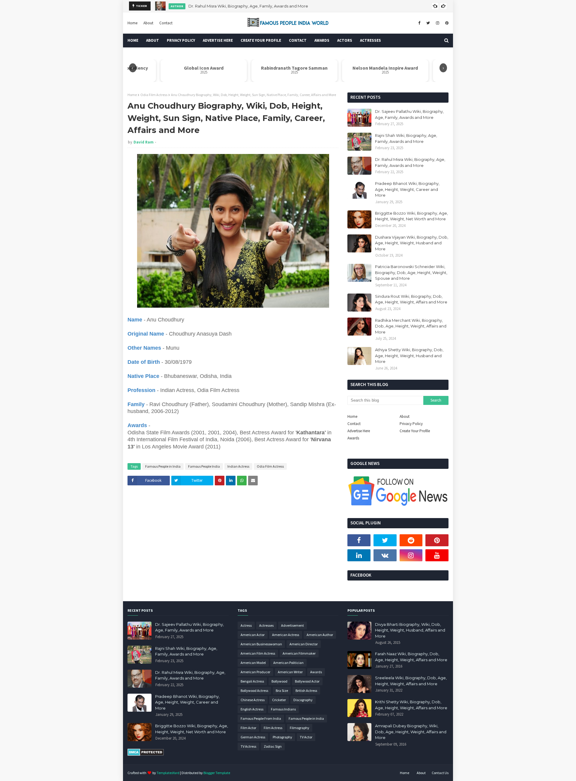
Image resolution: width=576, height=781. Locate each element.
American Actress (285, 634)
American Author (320, 634)
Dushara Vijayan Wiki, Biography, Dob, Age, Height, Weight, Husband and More (411, 243)
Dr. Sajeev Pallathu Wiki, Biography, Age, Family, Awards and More (409, 114)
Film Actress (273, 727)
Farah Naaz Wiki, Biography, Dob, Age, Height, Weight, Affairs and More (411, 656)
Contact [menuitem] (298, 40)
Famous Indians (283, 709)
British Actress (306, 690)
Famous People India (204, 466)
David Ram (144, 142)
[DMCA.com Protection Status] (146, 754)
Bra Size (282, 690)
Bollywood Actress (254, 690)
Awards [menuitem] (321, 40)
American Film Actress (258, 653)
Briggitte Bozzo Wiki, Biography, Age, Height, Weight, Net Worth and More (411, 216)
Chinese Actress (253, 700)
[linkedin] (358, 555)
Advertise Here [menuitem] (218, 40)
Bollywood (279, 681)
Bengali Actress (252, 681)
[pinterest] (446, 23)
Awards (353, 438)
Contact (165, 23)
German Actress (253, 737)
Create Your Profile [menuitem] (261, 40)
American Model (253, 662)
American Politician (288, 662)
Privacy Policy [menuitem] (181, 40)
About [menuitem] (152, 40)
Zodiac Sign (273, 746)
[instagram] (437, 23)
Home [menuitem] (133, 40)
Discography (303, 700)
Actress (246, 625)
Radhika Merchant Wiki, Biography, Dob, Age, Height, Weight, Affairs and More (410, 326)
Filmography (299, 727)
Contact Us (440, 772)
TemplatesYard (168, 772)
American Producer (255, 672)
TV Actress (248, 746)
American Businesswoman (261, 644)
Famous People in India (163, 466)
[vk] (385, 555)
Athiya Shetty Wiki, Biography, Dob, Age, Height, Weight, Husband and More (409, 355)
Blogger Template (216, 772)
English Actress (252, 709)
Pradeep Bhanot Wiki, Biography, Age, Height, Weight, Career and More (407, 189)
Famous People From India (261, 718)
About (148, 23)
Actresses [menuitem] (370, 40)
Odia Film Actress (153, 94)
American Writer (290, 672)
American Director (304, 644)
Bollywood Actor (307, 681)
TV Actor (306, 737)
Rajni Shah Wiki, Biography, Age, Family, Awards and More (406, 138)
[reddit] (411, 540)
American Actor (253, 634)
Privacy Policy (411, 423)
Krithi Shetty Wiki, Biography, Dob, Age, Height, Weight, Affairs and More (411, 704)
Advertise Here (358, 430)
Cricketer (279, 700)
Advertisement (292, 625)
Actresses (266, 625)
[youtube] (436, 555)
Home (132, 23)
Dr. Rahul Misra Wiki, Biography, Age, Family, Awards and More (248, 6)
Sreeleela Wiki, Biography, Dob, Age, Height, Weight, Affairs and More (411, 680)
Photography (282, 737)
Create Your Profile (415, 430)
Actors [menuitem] (344, 40)
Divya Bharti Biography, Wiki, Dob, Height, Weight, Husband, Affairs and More (410, 630)
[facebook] (419, 23)
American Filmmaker (299, 653)
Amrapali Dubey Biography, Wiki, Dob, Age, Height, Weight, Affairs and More (410, 731)
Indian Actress (238, 466)
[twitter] (428, 23)
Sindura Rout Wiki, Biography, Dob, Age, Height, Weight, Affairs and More (411, 299)
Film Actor (248, 727)
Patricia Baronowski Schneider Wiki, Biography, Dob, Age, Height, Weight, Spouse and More (411, 272)
